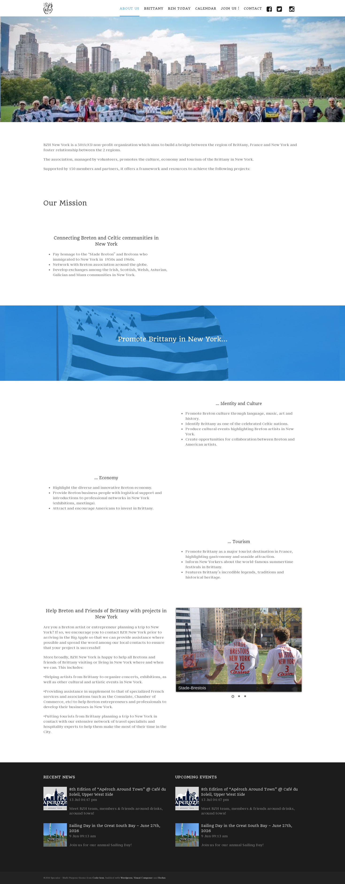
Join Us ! (230, 8)
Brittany (153, 8)
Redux (161, 877)
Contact (253, 8)
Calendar (205, 8)
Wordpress (126, 877)
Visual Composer (143, 877)
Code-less (98, 877)
